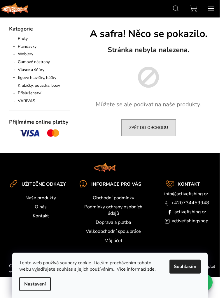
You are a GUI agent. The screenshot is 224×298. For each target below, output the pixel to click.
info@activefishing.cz (186, 194)
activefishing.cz (190, 212)
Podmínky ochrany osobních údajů (113, 210)
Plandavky (27, 46)
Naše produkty (40, 198)
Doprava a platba (113, 222)
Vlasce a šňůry (31, 69)
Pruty (23, 38)
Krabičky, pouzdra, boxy (39, 85)
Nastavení (35, 284)
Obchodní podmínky (113, 198)
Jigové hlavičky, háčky (37, 77)
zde (151, 269)
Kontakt (41, 216)
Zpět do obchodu (148, 127)
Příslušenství (29, 93)
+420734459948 (190, 203)
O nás (41, 207)
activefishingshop (190, 221)
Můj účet (113, 240)
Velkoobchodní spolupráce (113, 231)
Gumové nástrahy (34, 62)
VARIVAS (26, 101)
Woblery (25, 54)
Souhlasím (185, 266)
